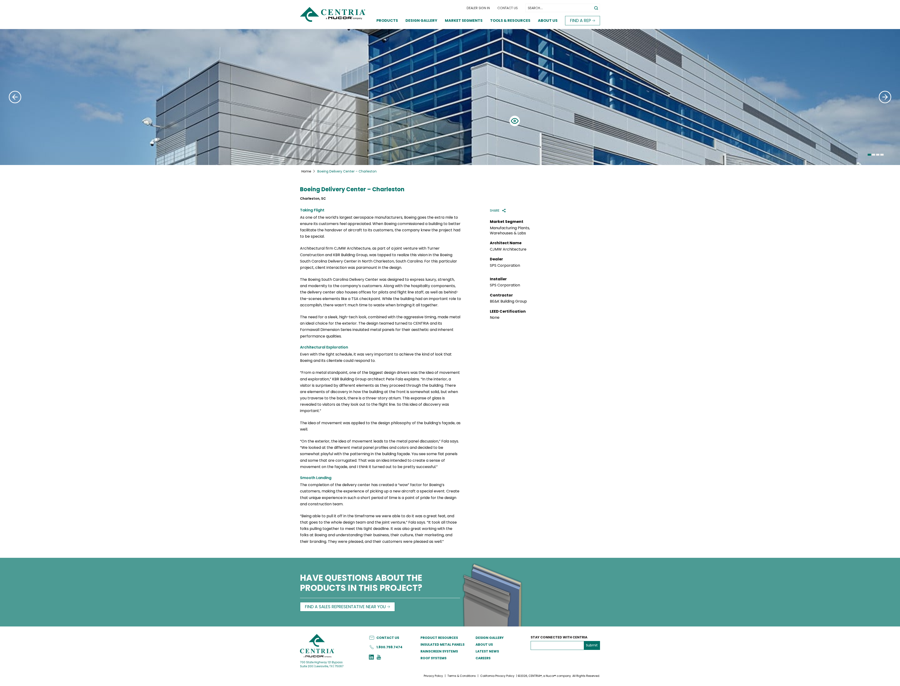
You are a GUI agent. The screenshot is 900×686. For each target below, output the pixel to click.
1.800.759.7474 (389, 647)
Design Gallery (421, 20)
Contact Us (507, 8)
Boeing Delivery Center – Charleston (352, 189)
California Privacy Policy (497, 676)
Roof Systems (433, 658)
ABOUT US (484, 644)
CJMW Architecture (508, 249)
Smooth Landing (315, 478)
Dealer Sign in (478, 8)
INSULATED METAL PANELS (442, 644)
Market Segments (464, 20)
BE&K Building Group (508, 301)
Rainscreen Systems (439, 651)
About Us (548, 20)
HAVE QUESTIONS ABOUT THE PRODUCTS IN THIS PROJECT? (361, 583)
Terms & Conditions (461, 676)
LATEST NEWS (487, 651)
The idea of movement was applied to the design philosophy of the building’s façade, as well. (380, 426)
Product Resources (439, 637)
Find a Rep (580, 20)
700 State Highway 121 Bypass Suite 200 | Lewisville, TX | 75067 (322, 664)
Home (306, 171)
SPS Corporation (505, 265)
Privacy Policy (433, 676)
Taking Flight (312, 210)
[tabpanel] (450, 97)
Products (387, 20)
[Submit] (15, 97)
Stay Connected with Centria (559, 637)
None (494, 317)
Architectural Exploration (324, 347)
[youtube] (379, 658)
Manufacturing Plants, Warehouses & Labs (510, 230)
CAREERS (483, 658)
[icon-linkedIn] (371, 658)
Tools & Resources (510, 20)
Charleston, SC (313, 199)
